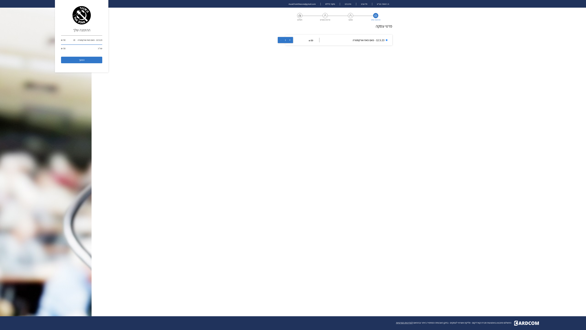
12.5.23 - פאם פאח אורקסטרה (368, 40)
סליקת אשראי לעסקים (460, 322)
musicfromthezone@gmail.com (302, 4)
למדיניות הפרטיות (404, 322)
